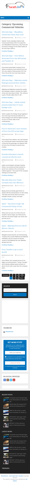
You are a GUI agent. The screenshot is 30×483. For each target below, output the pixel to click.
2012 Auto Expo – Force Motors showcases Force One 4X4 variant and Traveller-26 (14, 58)
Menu (2, 17)
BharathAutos (9, 331)
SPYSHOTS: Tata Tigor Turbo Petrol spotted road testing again (17, 418)
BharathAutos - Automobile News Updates (12, 476)
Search (15, 294)
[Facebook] (4, 380)
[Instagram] (8, 380)
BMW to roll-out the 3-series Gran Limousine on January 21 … (18, 411)
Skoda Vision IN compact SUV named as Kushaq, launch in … (17, 405)
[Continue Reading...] (7, 51)
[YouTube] (14, 380)
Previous (5, 275)
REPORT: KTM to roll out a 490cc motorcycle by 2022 (17, 424)
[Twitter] (11, 380)
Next (21, 278)
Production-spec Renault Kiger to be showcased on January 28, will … (18, 399)
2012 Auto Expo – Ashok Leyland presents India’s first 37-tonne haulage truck (13, 104)
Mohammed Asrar (8, 37)
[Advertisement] (15, 13)
